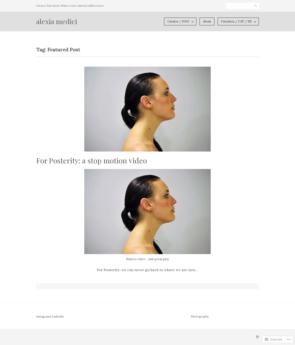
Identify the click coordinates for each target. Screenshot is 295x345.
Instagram (43, 316)
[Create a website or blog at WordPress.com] (257, 337)
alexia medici (56, 21)
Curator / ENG (178, 21)
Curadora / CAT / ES (236, 21)
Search (256, 5)
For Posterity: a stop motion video (91, 160)
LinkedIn (58, 316)
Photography (200, 316)
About (207, 21)
